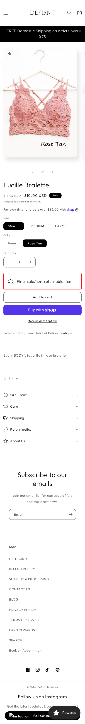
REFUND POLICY (22, 569)
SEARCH (15, 640)
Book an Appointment (26, 650)
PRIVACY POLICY (22, 610)
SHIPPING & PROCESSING (29, 579)
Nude (14, 244)
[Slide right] (53, 172)
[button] (6, 13)
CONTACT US (19, 589)
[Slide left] (33, 172)
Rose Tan (34, 243)
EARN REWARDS (22, 630)
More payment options (42, 321)
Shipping (8, 201)
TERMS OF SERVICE (24, 620)
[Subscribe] (71, 514)
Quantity (9, 253)
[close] (80, 31)
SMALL (13, 226)
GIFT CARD (18, 559)
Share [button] (13, 378)
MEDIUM (37, 226)
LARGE (61, 226)
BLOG (13, 599)
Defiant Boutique (47, 687)
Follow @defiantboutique (54, 716)
